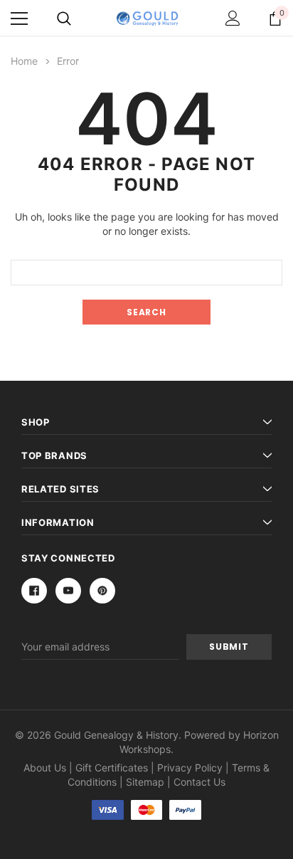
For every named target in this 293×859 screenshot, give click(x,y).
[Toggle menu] (19, 18)
